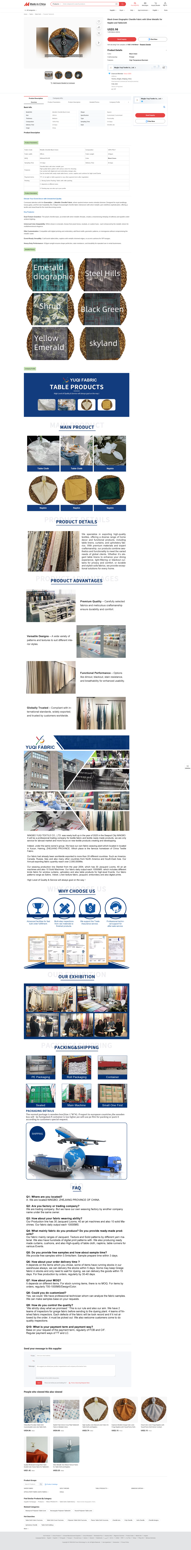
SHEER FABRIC (28, 1488)
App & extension (143, 10)
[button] (124, 102)
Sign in (165, 5)
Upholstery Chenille (31, 1525)
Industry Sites (108, 1535)
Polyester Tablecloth (48, 14)
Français (69, 1538)
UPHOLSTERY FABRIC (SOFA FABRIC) (35, 1492)
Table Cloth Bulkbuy (47, 1525)
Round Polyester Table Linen (83, 1511)
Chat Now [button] (154, 39)
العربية (106, 1538)
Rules (166, 10)
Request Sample (145, 44)
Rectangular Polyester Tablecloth (60, 1511)
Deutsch (92, 1538)
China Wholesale (87, 1535)
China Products (56, 1535)
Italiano (86, 1538)
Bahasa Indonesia (150, 1538)
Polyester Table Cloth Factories (77, 1520)
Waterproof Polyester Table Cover (35, 1511)
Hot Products (46, 1535)
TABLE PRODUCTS (101, 1488)
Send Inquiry (121, 39)
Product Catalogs (51, 1484)
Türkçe (134, 1538)
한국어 (111, 1538)
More (25, 1529)
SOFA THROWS (64, 1488)
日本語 (117, 1538)
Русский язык (77, 1538)
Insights (146, 1535)
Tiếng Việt (141, 1538)
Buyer (121, 10)
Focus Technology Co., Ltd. (82, 1542)
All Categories (31, 10)
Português (62, 1538)
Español (55, 1538)
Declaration (116, 1542)
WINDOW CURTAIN (137, 1488)
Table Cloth (38, 14)
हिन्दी (122, 1538)
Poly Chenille (128, 1520)
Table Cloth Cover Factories (55, 1520)
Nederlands (99, 1538)
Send (38, 1383)
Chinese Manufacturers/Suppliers (72, 1535)
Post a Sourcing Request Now (79, 1383)
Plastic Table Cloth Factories (99, 1520)
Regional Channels (119, 1535)
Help (131, 10)
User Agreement (106, 1542)
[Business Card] (164, 107)
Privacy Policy (125, 1542)
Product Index (130, 1535)
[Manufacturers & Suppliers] (35, 4)
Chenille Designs (154, 1520)
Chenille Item (116, 1520)
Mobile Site (139, 1535)
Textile (31, 14)
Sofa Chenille (140, 1520)
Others (62, 1492)
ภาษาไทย (128, 1538)
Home (25, 14)
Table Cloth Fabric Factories (34, 1520)
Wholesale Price (98, 1535)
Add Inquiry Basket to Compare (64, 83)
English (49, 1538)
